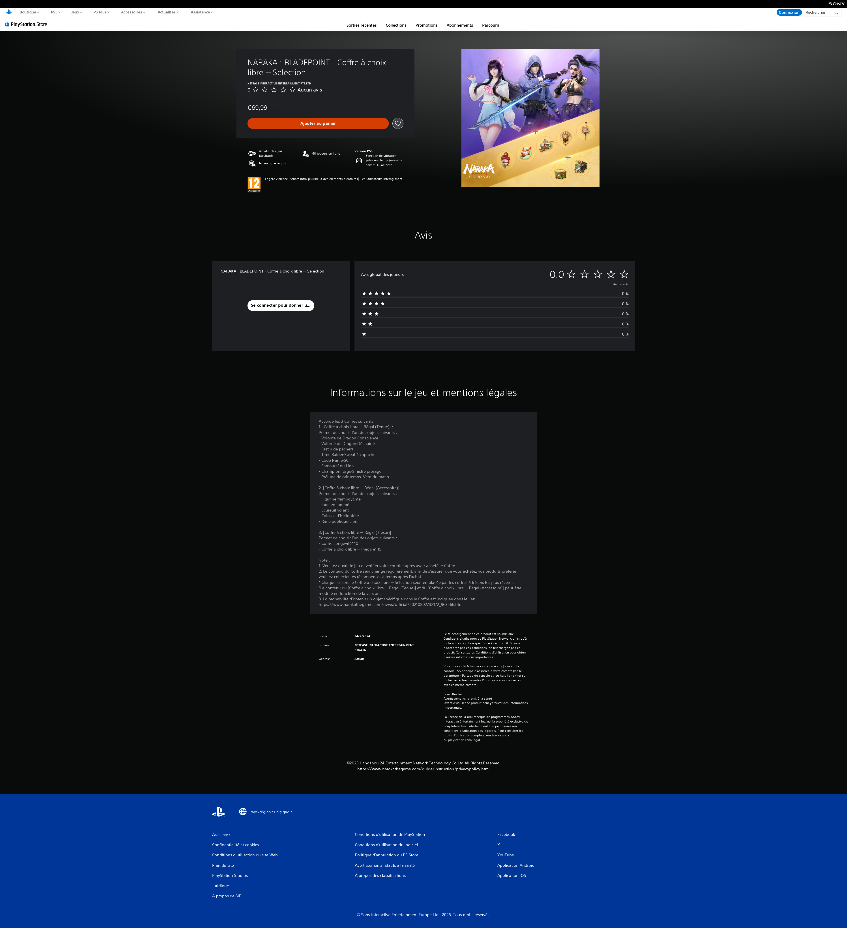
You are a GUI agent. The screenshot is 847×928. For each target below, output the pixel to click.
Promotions (427, 25)
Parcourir (490, 25)
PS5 (54, 12)
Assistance (200, 12)
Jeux (75, 12)
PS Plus (100, 12)
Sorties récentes (362, 25)
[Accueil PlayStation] (9, 12)
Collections (396, 25)
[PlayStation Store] (28, 24)
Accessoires (131, 12)
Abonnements (460, 25)
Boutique (27, 12)
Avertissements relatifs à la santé (468, 698)
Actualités (166, 12)
